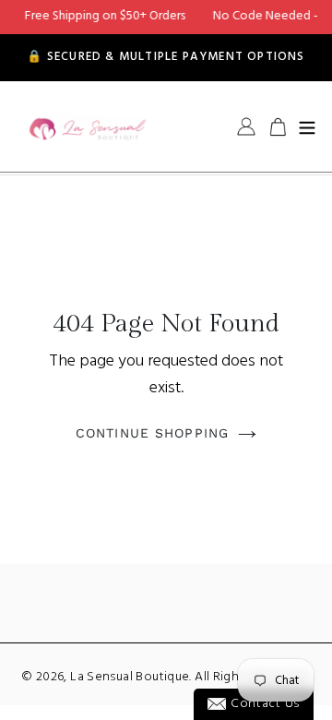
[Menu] (307, 126)
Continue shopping (152, 433)
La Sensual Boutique (129, 677)
